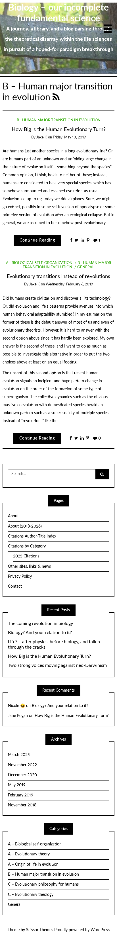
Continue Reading (37, 240)
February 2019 (20, 795)
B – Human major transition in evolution (43, 874)
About (13, 516)
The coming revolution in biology (40, 623)
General (85, 267)
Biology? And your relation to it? (40, 632)
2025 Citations (26, 556)
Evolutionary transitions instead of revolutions (58, 276)
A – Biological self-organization (35, 844)
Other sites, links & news (29, 567)
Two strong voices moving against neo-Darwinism (57, 665)
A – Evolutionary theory (29, 854)
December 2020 (22, 775)
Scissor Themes (39, 930)
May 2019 (17, 785)
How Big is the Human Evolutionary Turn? (59, 129)
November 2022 (22, 765)
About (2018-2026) (25, 526)
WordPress (100, 930)
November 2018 (22, 805)
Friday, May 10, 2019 (69, 137)
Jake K (41, 137)
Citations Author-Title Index (32, 536)
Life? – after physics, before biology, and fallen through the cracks (54, 644)
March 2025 (19, 755)
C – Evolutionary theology (30, 895)
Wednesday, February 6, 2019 (69, 284)
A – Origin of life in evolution (33, 865)
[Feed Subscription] (56, 97)
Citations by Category (27, 546)
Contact (15, 586)
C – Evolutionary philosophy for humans (43, 884)
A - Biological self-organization (39, 263)
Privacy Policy (20, 577)
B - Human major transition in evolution (59, 120)
